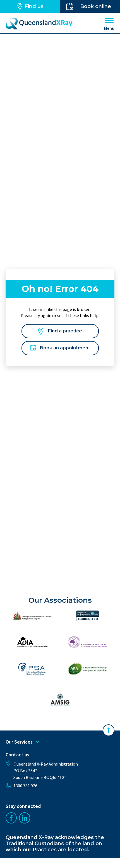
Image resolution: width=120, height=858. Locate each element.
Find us (34, 6)
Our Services (19, 742)
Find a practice (65, 331)
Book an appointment (65, 347)
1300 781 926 (25, 785)
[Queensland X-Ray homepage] (39, 24)
